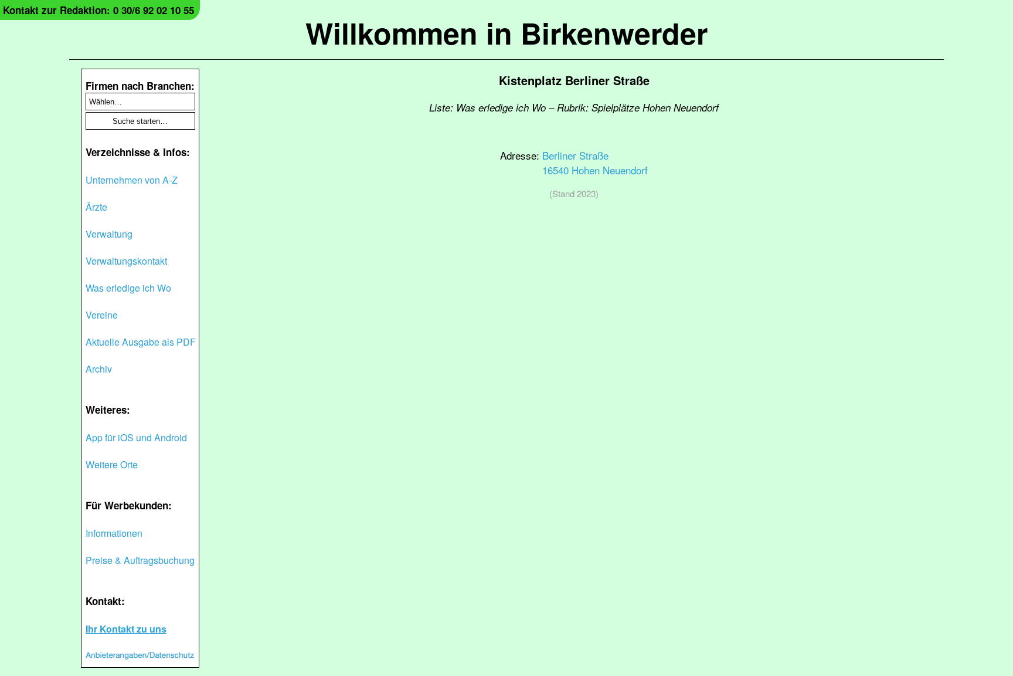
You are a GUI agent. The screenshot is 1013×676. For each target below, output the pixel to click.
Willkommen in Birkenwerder (506, 32)
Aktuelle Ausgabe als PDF (141, 342)
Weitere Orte (112, 464)
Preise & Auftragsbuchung (140, 560)
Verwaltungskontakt (126, 261)
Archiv (99, 369)
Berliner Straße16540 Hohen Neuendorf (595, 162)
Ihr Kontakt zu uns (126, 629)
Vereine (102, 315)
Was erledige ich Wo (128, 288)
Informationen (114, 533)
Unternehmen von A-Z (132, 180)
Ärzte (96, 207)
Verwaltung (109, 234)
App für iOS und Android (136, 437)
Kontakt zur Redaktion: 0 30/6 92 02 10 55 (98, 10)
